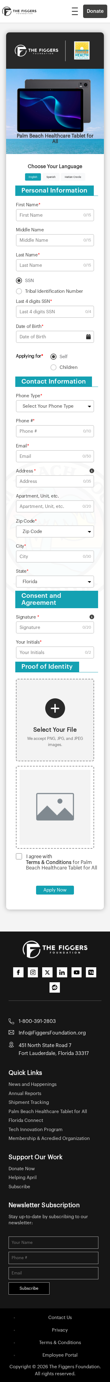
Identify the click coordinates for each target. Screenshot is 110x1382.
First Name (27, 205)
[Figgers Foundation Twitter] (47, 972)
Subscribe (19, 1187)
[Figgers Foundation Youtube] (77, 972)
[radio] (55, 281)
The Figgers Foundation (74, 1367)
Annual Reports (25, 1093)
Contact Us (60, 1317)
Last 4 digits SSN (33, 301)
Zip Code (25, 521)
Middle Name (30, 230)
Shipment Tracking (29, 1102)
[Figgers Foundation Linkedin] (62, 972)
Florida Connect (26, 1120)
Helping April (23, 1177)
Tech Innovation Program (36, 1129)
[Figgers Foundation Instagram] (33, 972)
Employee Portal (60, 1355)
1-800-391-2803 (37, 1021)
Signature (26, 617)
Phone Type (28, 396)
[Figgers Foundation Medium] (91, 972)
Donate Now (22, 1169)
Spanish (51, 177)
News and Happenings (33, 1084)
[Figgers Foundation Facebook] (18, 972)
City (20, 546)
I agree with (39, 856)
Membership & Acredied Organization (49, 1138)
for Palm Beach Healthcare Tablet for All (61, 865)
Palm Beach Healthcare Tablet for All (48, 1111)
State (21, 571)
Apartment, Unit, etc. (37, 496)
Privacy (60, 1330)
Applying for (28, 356)
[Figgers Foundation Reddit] (55, 987)
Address (25, 471)
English (33, 177)
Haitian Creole (73, 177)
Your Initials (28, 642)
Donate (95, 11)
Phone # (24, 421)
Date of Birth (29, 326)
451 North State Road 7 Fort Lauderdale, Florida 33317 (54, 1049)
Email (21, 446)
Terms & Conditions (60, 1342)
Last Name (27, 255)
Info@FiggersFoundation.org (52, 1033)
